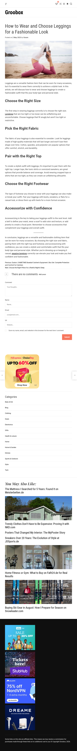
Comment (8, 282)
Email (7, 310)
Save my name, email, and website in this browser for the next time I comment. (36, 330)
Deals (7, 419)
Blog (6, 408)
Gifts (6, 430)
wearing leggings (19, 253)
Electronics (9, 425)
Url (6, 320)
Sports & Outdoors (11, 459)
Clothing (8, 413)
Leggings (9, 114)
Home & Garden (10, 447)
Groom (25, 37)
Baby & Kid (9, 402)
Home (7, 442)
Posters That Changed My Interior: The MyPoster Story (35, 532)
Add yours (42, 274)
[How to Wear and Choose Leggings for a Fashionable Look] (2, 375)
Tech (6, 470)
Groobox (14, 12)
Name (7, 300)
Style (7, 464)
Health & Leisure (11, 436)
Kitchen (7, 453)
